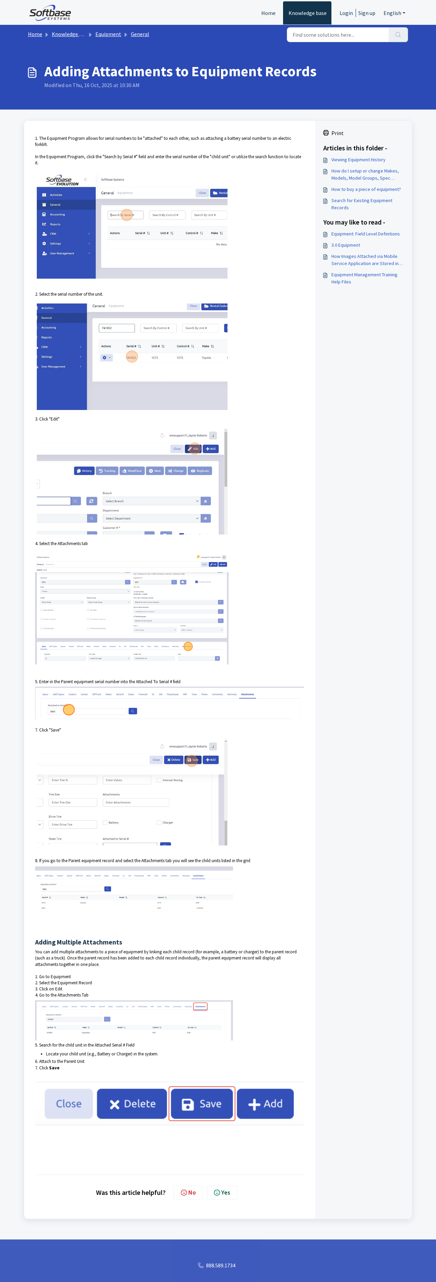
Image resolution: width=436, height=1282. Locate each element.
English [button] (392, 13)
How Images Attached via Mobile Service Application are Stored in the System (365, 260)
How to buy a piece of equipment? (366, 189)
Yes (225, 1192)
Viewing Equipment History (358, 160)
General (140, 34)
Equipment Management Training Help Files (364, 278)
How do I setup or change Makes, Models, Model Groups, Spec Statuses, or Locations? (365, 175)
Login (346, 13)
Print (337, 133)
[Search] (398, 34)
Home (268, 13)
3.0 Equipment (345, 245)
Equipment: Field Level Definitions (365, 234)
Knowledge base (308, 13)
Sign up (366, 13)
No (192, 1192)
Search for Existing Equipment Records (361, 204)
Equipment (108, 34)
